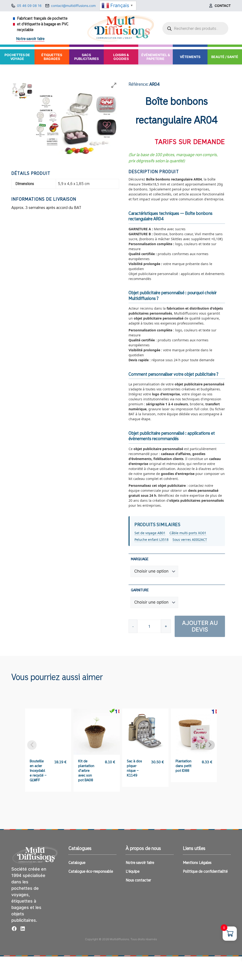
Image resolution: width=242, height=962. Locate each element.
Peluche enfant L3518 (151, 539)
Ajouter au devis (200, 626)
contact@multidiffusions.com (73, 6)
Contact (223, 6)
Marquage (139, 559)
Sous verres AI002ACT (190, 539)
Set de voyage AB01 (149, 533)
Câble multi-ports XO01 (187, 533)
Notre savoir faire (30, 39)
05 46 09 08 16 (29, 6)
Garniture (140, 590)
